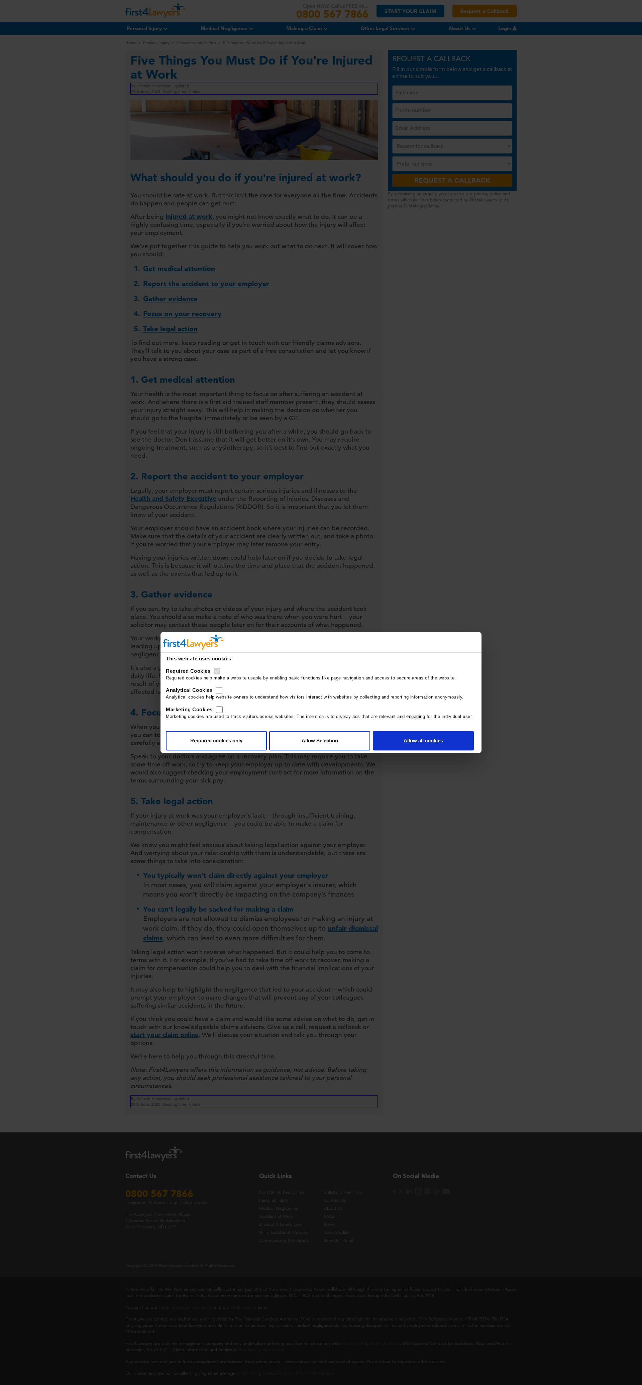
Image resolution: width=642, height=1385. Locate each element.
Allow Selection (320, 740)
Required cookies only (216, 740)
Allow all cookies (423, 740)
